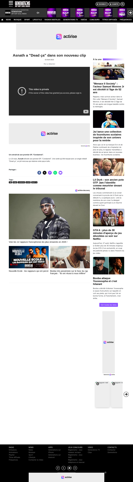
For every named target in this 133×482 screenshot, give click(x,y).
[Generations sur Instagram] (75, 468)
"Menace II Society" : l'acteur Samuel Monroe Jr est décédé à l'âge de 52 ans (108, 88)
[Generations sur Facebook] (58, 468)
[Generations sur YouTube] (69, 468)
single (15, 182)
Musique (18, 20)
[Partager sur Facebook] (38, 174)
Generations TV (70, 20)
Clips (90, 452)
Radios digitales (52, 20)
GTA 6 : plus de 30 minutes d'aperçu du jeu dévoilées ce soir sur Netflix (107, 234)
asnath (28, 182)
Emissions (13, 450)
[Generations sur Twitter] (64, 468)
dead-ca (34, 182)
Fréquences (126, 20)
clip (10, 182)
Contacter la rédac (36, 460)
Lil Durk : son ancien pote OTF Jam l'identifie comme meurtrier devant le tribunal (108, 184)
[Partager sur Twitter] (44, 174)
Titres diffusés (109, 20)
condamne (21, 182)
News (8, 20)
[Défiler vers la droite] (126, 394)
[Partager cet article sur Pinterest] (49, 174)
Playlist (11, 455)
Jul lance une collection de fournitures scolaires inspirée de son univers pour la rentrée (107, 136)
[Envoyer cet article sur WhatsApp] (54, 174)
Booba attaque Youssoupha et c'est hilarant (105, 281)
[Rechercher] (122, 4)
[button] (102, 394)
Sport (27, 20)
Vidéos (84, 20)
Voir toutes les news (109, 305)
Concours (95, 20)
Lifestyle (37, 20)
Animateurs (13, 452)
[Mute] (37, 12)
